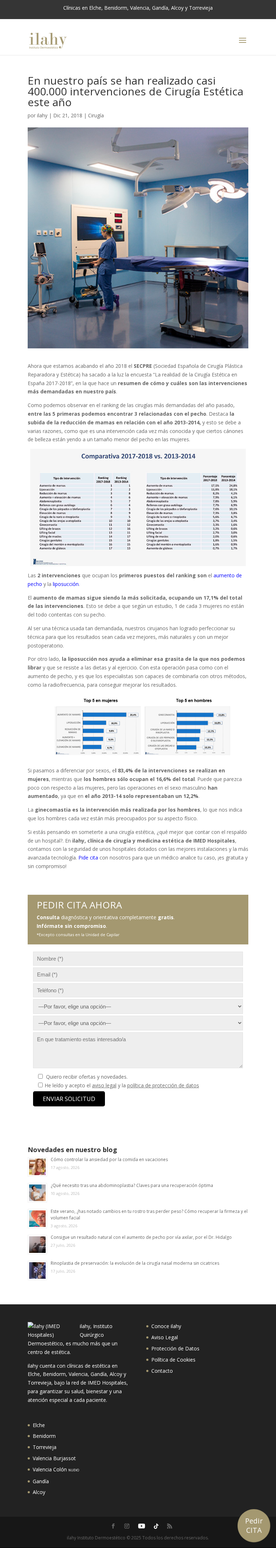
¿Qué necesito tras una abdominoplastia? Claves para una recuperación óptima (132, 1185)
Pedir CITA (254, 1525)
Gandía (41, 1481)
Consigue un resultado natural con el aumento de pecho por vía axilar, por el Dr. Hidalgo (141, 1237)
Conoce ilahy (166, 1326)
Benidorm (44, 1435)
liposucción (66, 584)
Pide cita (88, 857)
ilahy (42, 115)
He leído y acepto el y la (122, 1085)
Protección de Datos (175, 1348)
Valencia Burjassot (54, 1458)
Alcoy (39, 1492)
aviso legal (104, 1085)
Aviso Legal (164, 1337)
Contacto (162, 1370)
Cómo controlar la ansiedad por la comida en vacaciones (109, 1159)
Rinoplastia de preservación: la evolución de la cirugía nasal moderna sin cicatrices (135, 1263)
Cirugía (96, 115)
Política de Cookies (173, 1359)
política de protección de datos (163, 1085)
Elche (39, 1425)
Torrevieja (44, 1447)
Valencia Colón (56, 1469)
